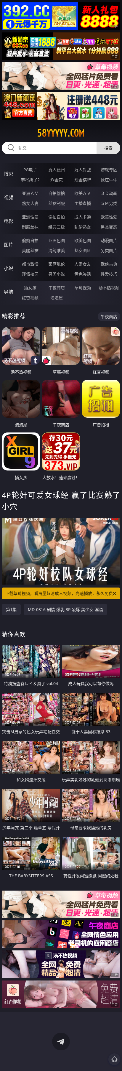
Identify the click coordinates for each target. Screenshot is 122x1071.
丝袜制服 (56, 203)
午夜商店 (56, 287)
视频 (8, 197)
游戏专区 (109, 169)
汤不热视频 (109, 287)
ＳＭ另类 (109, 203)
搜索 (108, 148)
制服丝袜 (30, 227)
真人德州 (56, 169)
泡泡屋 (56, 297)
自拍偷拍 (56, 193)
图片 (8, 244)
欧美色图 (82, 240)
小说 (8, 268)
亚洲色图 (56, 240)
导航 (8, 292)
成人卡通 (82, 217)
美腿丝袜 (30, 250)
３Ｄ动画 (109, 193)
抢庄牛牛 (109, 179)
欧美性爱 (109, 217)
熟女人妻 (30, 203)
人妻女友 (82, 264)
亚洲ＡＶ (30, 193)
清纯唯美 (56, 250)
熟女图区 (82, 250)
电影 (8, 221)
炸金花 (56, 179)
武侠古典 (109, 264)
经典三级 (56, 227)
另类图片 (109, 250)
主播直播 (82, 203)
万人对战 (82, 169)
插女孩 (30, 287)
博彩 (8, 174)
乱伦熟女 (82, 227)
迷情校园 (30, 274)
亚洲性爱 (30, 217)
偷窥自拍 (30, 240)
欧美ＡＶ (82, 193)
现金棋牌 (82, 179)
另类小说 (56, 274)
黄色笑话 (82, 274)
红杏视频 (30, 297)
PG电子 (30, 169)
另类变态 (109, 227)
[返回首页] (114, 1059)
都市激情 (30, 264)
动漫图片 (109, 240)
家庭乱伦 (56, 264)
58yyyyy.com (61, 133)
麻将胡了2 (30, 179)
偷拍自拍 (56, 217)
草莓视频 (82, 287)
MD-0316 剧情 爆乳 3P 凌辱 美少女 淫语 (65, 609)
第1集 (11, 609)
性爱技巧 (109, 274)
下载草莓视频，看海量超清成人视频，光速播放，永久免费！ (61, 593)
